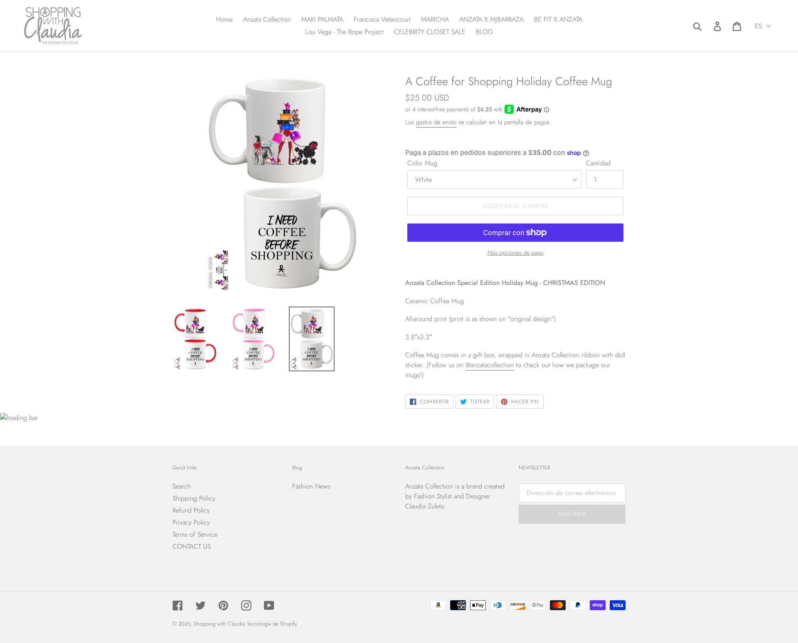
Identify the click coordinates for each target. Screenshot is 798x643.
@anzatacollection (490, 365)
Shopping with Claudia (219, 624)
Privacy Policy (191, 522)
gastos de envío (436, 122)
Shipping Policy (193, 498)
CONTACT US (191, 546)
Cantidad (598, 163)
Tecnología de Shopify (272, 624)
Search (181, 486)
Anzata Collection (429, 486)
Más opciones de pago (516, 252)
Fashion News (311, 486)
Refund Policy (191, 510)
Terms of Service (194, 534)
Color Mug (422, 163)
